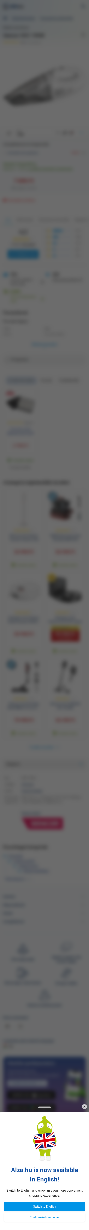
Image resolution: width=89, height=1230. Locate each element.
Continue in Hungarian (45, 1217)
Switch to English (44, 1206)
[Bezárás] (84, 1106)
